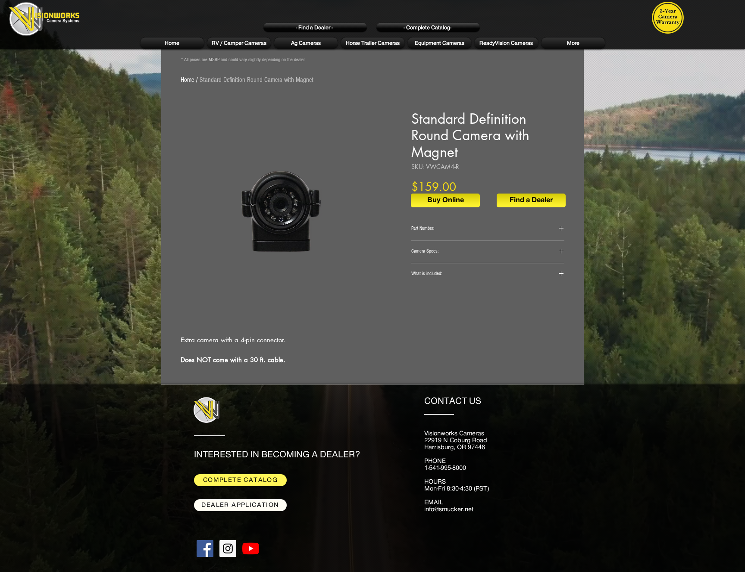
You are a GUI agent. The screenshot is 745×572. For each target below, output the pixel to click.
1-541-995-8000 (445, 468)
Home (187, 80)
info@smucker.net (448, 509)
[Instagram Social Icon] (227, 548)
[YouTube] (250, 548)
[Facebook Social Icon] (205, 548)
